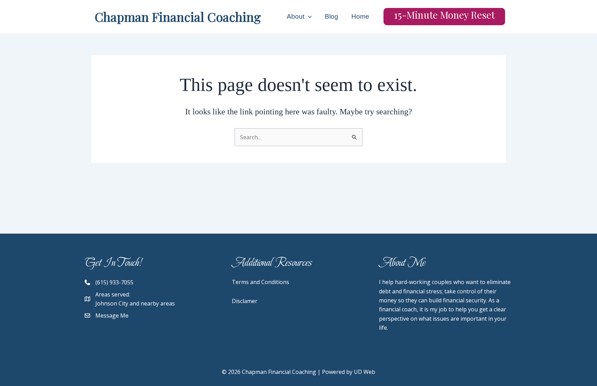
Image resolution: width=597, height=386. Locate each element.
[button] (308, 16)
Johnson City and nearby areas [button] (135, 303)
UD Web (364, 372)
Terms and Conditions (260, 282)
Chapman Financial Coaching (178, 16)
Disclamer (244, 301)
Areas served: (112, 294)
